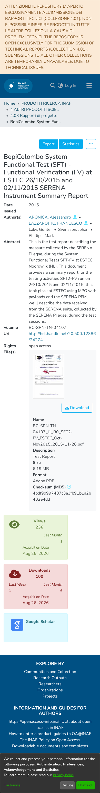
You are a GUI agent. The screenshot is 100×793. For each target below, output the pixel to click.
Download (79, 408)
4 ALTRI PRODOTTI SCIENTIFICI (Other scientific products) (36, 109)
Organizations (50, 690)
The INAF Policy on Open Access (50, 740)
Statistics (70, 144)
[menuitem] (60, 85)
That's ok (85, 785)
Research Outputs (50, 678)
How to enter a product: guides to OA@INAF (50, 734)
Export (49, 144)
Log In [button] (71, 85)
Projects (50, 696)
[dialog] (50, 773)
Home (9, 103)
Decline (67, 785)
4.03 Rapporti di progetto (33, 115)
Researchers (50, 684)
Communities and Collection (50, 672)
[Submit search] (52, 85)
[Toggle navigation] (89, 85)
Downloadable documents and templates (50, 746)
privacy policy (63, 775)
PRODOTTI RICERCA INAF (46, 103)
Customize (12, 785)
